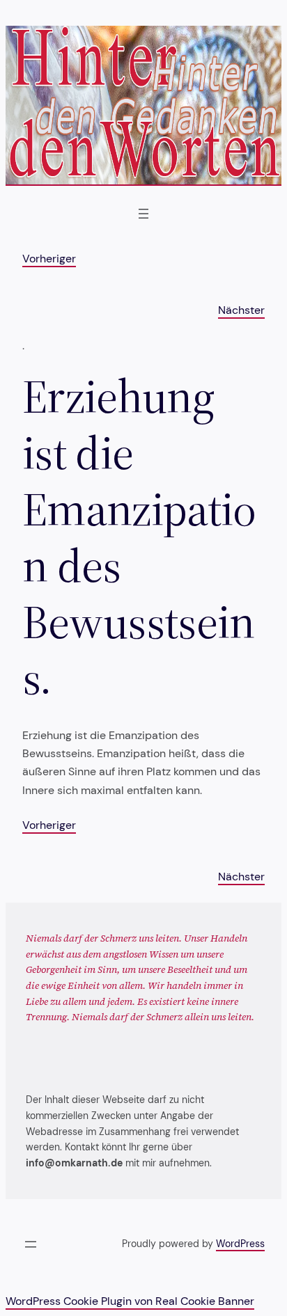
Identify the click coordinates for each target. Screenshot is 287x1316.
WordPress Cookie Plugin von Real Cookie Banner (130, 1301)
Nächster (241, 310)
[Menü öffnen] (143, 213)
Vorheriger (49, 258)
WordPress (240, 1243)
